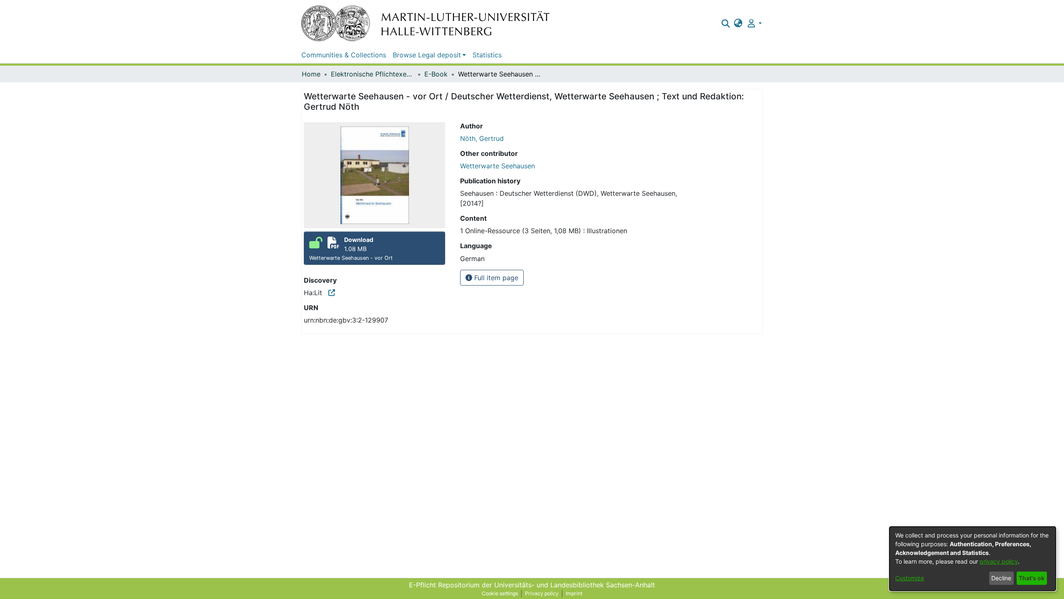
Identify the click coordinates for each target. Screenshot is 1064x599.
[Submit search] (725, 23)
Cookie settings (500, 593)
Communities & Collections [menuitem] (343, 55)
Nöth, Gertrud (482, 138)
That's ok (1031, 578)
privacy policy (999, 561)
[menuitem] (738, 23)
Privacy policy (542, 593)
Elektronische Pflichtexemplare (372, 74)
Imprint (574, 593)
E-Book (436, 74)
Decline (1001, 578)
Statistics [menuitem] (487, 55)
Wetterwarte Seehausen (497, 166)
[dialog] (972, 559)
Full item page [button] (495, 278)
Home (311, 74)
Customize (909, 578)
